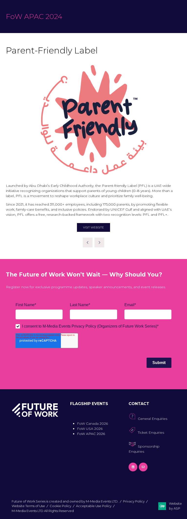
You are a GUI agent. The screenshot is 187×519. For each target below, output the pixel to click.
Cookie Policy (60, 506)
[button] (93, 227)
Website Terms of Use (28, 506)
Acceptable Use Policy (94, 506)
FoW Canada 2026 (92, 423)
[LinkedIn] (133, 467)
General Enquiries (152, 418)
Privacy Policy (134, 501)
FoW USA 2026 (90, 428)
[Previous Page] (88, 242)
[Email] (143, 467)
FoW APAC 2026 (91, 434)
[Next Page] (99, 242)
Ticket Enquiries (151, 432)
